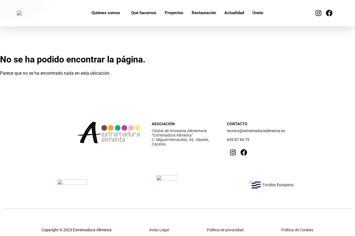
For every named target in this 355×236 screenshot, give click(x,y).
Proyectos (174, 12)
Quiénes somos (106, 12)
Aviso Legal (159, 230)
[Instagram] (318, 13)
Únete (257, 12)
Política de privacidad (225, 230)
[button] (107, 13)
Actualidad (234, 12)
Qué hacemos (143, 12)
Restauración (204, 12)
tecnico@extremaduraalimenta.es (256, 131)
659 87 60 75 (238, 139)
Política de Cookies (297, 230)
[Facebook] (329, 13)
